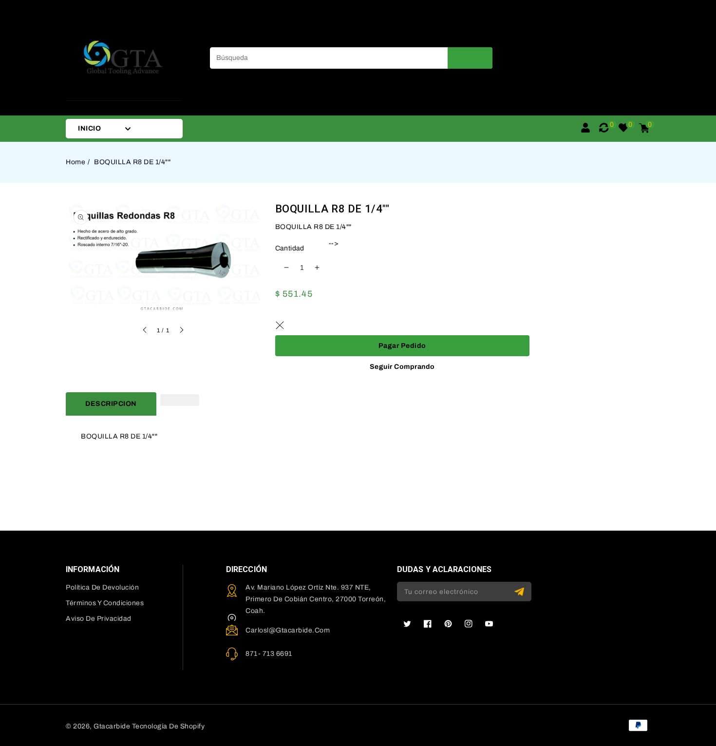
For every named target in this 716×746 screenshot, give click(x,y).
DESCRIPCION (111, 403)
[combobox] (351, 58)
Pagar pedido (402, 345)
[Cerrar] (280, 325)
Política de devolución (102, 587)
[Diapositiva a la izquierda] (145, 331)
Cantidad (289, 248)
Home (75, 162)
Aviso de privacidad (99, 618)
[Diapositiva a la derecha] (181, 331)
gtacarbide (112, 726)
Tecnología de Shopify (168, 726)
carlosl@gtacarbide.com (287, 630)
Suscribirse (520, 592)
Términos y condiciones (105, 603)
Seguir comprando (402, 366)
